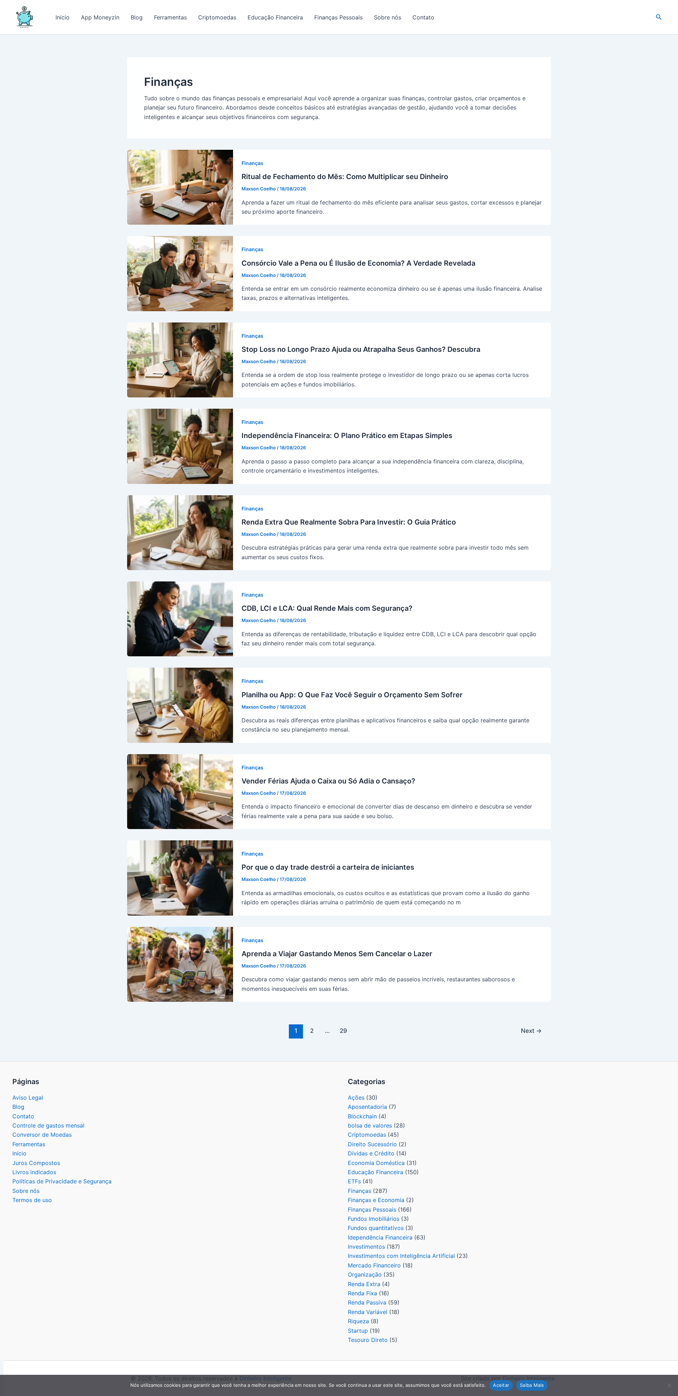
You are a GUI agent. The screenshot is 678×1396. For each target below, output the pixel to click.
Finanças (252, 163)
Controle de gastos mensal (48, 1125)
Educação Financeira (275, 17)
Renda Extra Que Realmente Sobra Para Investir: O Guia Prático (349, 522)
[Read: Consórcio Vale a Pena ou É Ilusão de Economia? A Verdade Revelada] (180, 273)
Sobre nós (387, 17)
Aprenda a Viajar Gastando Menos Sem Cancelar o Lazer (337, 954)
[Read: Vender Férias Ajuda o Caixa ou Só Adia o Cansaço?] (180, 790)
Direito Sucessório (372, 1144)
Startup (358, 1330)
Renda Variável (367, 1311)
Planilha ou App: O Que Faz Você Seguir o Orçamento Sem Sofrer (352, 695)
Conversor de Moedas (42, 1134)
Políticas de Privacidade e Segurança (62, 1181)
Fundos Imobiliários (373, 1218)
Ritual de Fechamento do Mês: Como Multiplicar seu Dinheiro (345, 176)
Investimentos (366, 1246)
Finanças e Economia (376, 1199)
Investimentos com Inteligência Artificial (401, 1255)
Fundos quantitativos (376, 1227)
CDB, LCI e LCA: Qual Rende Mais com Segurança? (327, 608)
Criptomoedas (217, 17)
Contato (423, 17)
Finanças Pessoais (338, 17)
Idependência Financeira (380, 1237)
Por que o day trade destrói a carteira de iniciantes (328, 867)
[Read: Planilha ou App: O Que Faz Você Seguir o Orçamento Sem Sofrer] (180, 704)
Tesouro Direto (368, 1339)
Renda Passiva (367, 1302)
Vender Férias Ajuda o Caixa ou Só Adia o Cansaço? (328, 781)
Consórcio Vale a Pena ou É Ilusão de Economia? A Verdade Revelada (358, 263)
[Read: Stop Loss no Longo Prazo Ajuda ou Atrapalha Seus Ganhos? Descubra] (180, 359)
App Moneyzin (100, 17)
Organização (365, 1274)
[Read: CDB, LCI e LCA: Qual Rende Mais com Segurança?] (180, 618)
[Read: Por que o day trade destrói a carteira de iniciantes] (180, 877)
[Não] (669, 1385)
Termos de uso (32, 1199)
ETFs (354, 1181)
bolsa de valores (370, 1125)
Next (531, 1030)
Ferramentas (170, 17)
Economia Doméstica (376, 1162)
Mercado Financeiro (374, 1265)
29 (343, 1030)
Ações (356, 1097)
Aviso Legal (27, 1097)
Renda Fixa (362, 1293)
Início (62, 17)
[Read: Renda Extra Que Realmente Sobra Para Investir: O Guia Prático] (180, 532)
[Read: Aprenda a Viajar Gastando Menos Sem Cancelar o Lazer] (180, 963)
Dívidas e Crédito (371, 1153)
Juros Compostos (36, 1162)
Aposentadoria (367, 1106)
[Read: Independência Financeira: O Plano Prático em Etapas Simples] (180, 445)
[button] (659, 17)
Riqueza (358, 1321)
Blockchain (362, 1116)
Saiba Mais (532, 1385)
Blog (137, 17)
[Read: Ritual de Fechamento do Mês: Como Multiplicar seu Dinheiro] (180, 186)
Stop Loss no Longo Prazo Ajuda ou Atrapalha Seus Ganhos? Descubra (361, 349)
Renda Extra (364, 1284)
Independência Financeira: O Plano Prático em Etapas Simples (347, 435)
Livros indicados (34, 1172)
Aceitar (501, 1385)
